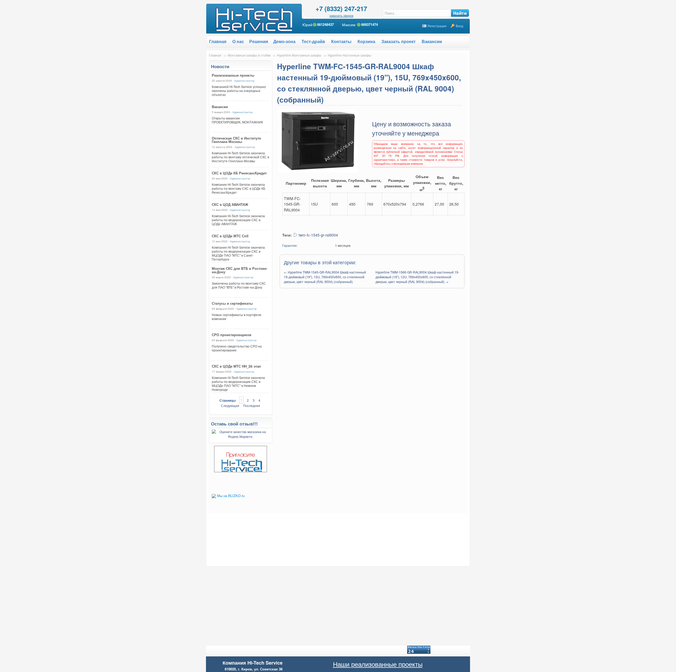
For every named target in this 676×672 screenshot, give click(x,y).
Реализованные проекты (233, 75)
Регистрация (437, 26)
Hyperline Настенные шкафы (349, 55)
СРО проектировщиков (231, 334)
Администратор (244, 80)
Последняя (251, 405)
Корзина (366, 41)
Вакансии (432, 41)
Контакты (341, 41)
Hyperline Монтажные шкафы (299, 55)
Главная (215, 55)
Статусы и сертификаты (232, 303)
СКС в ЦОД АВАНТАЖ (230, 204)
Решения (258, 41)
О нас (238, 41)
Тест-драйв (313, 41)
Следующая (230, 405)
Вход (459, 26)
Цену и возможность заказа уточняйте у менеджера (411, 128)
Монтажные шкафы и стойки (249, 55)
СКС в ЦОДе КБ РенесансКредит (239, 172)
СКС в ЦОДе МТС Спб (230, 235)
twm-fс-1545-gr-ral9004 (318, 235)
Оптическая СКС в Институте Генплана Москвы (236, 140)
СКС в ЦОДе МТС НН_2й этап (236, 366)
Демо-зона (284, 41)
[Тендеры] (240, 471)
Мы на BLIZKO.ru (231, 496)
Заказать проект (398, 41)
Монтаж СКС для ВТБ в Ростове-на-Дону (239, 270)
